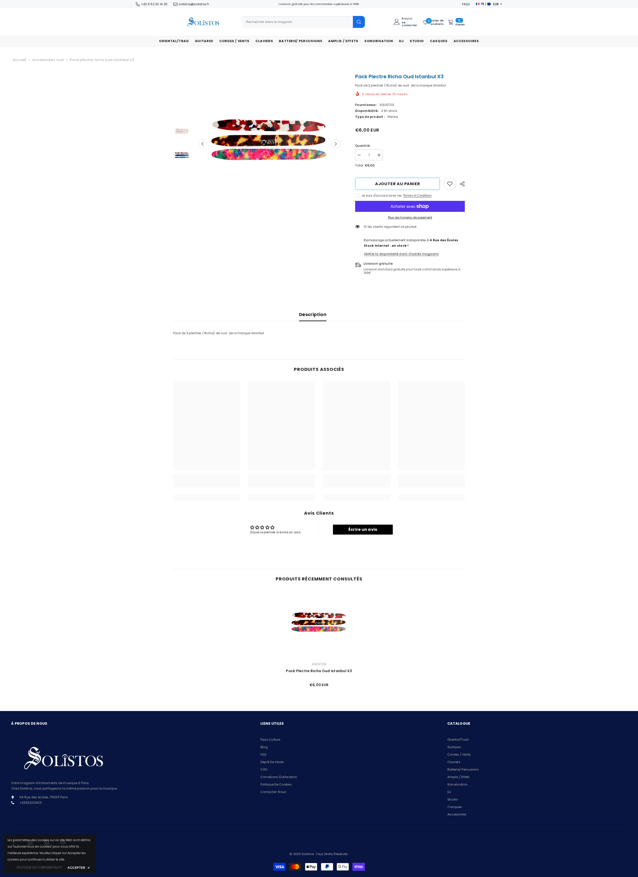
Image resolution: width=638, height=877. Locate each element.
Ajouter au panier (397, 184)
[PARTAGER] (460, 184)
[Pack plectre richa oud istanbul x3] (319, 624)
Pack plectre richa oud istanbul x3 (102, 59)
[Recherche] (303, 22)
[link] (450, 183)
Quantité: (363, 146)
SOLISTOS (387, 105)
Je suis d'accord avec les (381, 195)
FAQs (466, 4)
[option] (269, 144)
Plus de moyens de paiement (410, 217)
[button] (202, 144)
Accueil (19, 59)
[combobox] (297, 22)
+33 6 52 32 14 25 (154, 4)
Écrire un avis (362, 529)
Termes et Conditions (417, 195)
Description (312, 314)
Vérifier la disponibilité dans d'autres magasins (401, 254)
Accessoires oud (48, 59)
